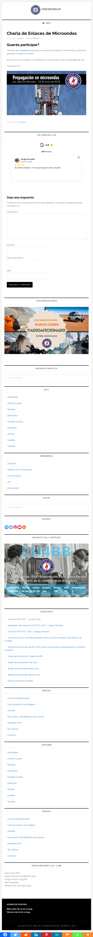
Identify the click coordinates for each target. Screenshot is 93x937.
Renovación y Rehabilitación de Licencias (25, 717)
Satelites (11, 440)
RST (9, 482)
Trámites (11, 446)
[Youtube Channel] (20, 527)
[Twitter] (11, 527)
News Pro (37, 926)
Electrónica (12, 415)
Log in (73, 926)
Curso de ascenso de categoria (21, 704)
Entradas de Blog (15, 422)
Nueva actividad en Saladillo (20, 681)
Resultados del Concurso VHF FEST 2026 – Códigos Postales (35, 625)
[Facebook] (6, 527)
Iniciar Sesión (13, 488)
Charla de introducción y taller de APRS (25, 656)
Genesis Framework (51, 926)
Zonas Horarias (14, 476)
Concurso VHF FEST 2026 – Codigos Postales (28, 631)
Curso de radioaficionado (18, 698)
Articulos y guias (14, 403)
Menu (48, 23)
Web (9, 271)
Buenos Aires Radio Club (46, 9)
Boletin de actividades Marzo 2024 (23, 668)
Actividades (21, 122)
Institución (12, 428)
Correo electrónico (15, 258)
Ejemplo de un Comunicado (19, 469)
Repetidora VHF (14, 723)
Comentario (12, 212)
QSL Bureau (12, 729)
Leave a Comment (32, 38)
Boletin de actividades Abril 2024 (22, 662)
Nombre (11, 245)
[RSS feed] (24, 527)
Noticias (11, 434)
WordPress (65, 926)
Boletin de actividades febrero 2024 (24, 675)
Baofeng (11, 409)
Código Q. (11, 463)
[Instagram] (15, 527)
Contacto (11, 735)
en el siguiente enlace (25, 50)
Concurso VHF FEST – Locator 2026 (24, 619)
